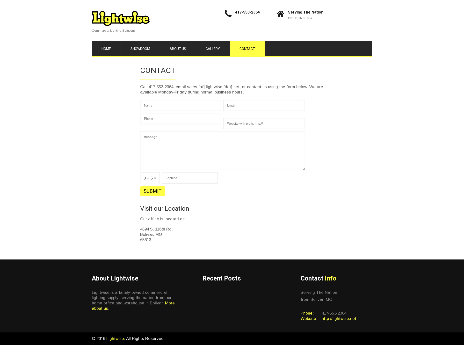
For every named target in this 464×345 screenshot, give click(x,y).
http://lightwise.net (339, 318)
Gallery (213, 49)
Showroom (140, 49)
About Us (178, 49)
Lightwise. (116, 338)
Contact (247, 49)
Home (106, 49)
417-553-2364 (247, 12)
